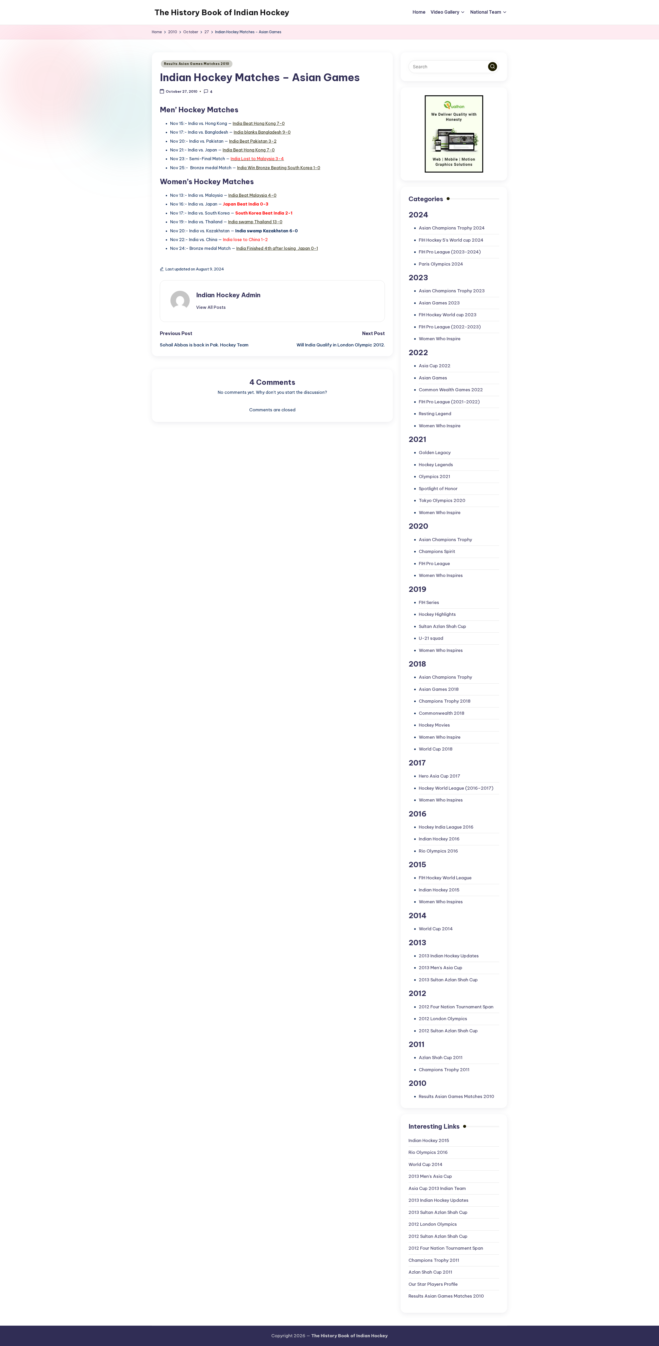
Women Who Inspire (440, 339)
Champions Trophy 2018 (445, 701)
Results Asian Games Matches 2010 (196, 64)
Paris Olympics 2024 (441, 264)
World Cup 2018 (436, 749)
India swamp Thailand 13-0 (255, 221)
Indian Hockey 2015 (439, 890)
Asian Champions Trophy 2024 (452, 228)
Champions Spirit (437, 551)
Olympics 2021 (434, 476)
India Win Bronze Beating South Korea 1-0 (278, 167)
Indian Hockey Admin (228, 295)
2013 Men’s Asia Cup (430, 1176)
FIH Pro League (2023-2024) (450, 252)
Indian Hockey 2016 (439, 839)
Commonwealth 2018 (441, 713)
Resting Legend (435, 413)
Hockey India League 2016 (446, 827)
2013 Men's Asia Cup (440, 967)
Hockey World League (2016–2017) (456, 788)
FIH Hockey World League (445, 878)
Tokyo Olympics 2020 (442, 500)
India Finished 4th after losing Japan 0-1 (277, 248)
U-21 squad (431, 638)
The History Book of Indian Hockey (221, 12)
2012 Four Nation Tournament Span (456, 1007)
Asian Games (433, 378)
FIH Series (429, 602)
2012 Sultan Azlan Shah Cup (448, 1031)
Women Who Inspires (441, 575)
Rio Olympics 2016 (438, 851)
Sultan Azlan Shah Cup (442, 626)
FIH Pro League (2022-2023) (450, 327)
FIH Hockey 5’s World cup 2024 (451, 240)
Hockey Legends (436, 464)
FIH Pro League (434, 563)
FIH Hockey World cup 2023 (447, 315)
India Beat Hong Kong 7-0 (259, 123)
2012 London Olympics (443, 1018)
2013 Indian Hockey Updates (449, 956)
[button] (211, 307)
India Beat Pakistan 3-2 (252, 141)
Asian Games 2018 (439, 689)
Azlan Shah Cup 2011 (441, 1057)
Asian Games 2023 (439, 303)
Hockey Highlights (437, 614)
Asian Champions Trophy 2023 (452, 291)
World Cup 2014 (436, 929)
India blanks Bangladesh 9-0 (262, 132)
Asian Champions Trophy (445, 539)
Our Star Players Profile (433, 1284)
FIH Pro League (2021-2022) (449, 402)
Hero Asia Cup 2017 (439, 776)
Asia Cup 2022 (434, 366)
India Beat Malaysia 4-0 (252, 195)
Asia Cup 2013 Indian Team (437, 1188)
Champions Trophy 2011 (444, 1069)
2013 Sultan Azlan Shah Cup (448, 980)
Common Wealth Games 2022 (451, 390)
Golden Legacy (435, 452)
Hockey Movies (434, 725)
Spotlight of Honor (438, 488)
